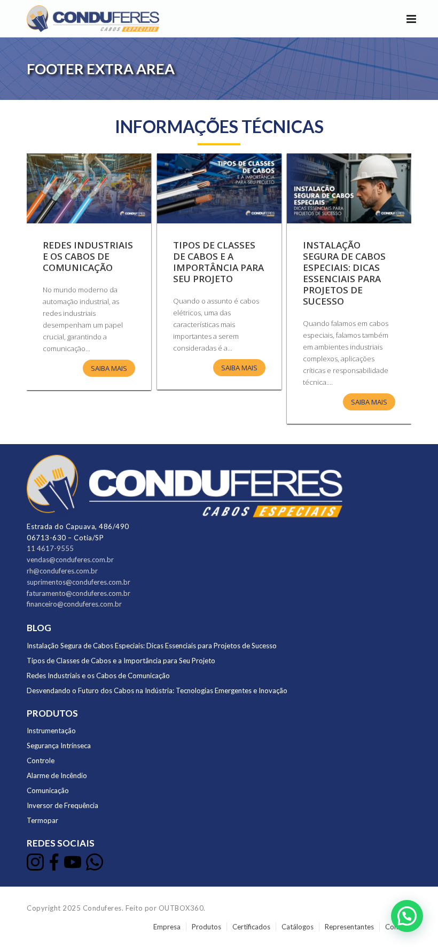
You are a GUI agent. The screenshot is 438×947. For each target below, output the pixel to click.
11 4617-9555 (50, 548)
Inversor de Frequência (62, 805)
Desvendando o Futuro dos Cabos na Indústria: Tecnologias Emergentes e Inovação (157, 690)
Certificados (251, 926)
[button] (407, 916)
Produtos (206, 926)
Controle (40, 760)
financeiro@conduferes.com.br (74, 604)
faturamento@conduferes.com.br (78, 593)
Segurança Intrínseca (59, 745)
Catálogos (297, 926)
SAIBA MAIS (369, 402)
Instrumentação (51, 730)
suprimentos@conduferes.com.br (78, 582)
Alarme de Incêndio (57, 775)
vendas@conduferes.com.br (70, 559)
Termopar (42, 820)
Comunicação (48, 790)
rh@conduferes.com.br (62, 570)
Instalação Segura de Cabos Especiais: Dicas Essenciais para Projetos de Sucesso (344, 273)
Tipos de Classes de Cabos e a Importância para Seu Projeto (218, 261)
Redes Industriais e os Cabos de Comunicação (88, 256)
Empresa (167, 926)
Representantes (349, 926)
